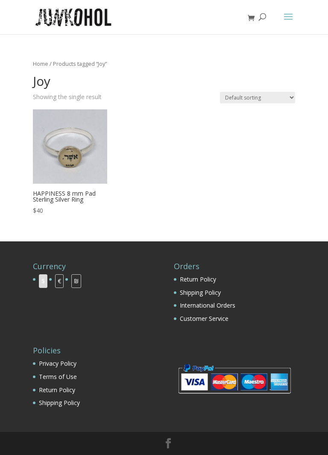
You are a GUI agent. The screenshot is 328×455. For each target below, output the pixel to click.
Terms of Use (58, 377)
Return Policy (198, 279)
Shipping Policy (200, 292)
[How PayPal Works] (234, 396)
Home (40, 64)
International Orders (207, 305)
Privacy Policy (57, 363)
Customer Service (204, 318)
